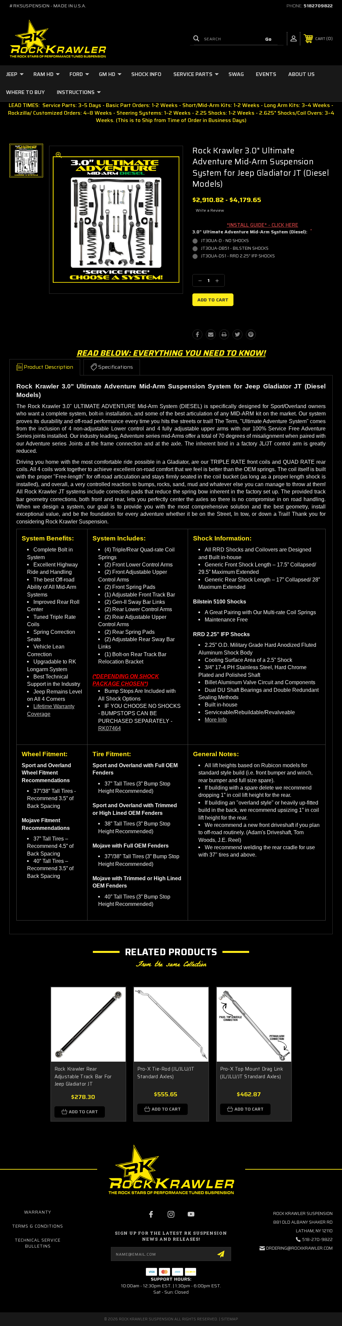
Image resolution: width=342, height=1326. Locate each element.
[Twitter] (237, 334)
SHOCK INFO (146, 74)
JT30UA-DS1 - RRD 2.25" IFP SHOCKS (238, 256)
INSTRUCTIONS (76, 92)
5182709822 (318, 5)
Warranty (37, 1212)
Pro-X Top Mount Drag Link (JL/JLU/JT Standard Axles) (251, 1073)
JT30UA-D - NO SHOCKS (225, 240)
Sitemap (229, 1319)
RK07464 (109, 728)
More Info (216, 720)
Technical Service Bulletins (37, 1243)
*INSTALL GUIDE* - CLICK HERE (262, 225)
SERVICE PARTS (192, 74)
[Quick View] (112, 1000)
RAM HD (43, 74)
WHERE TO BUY (25, 92)
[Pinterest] (251, 334)
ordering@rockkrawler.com (299, 1248)
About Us (301, 74)
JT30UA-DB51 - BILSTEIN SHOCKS (235, 248)
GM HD (107, 74)
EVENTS (266, 74)
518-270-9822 (317, 1239)
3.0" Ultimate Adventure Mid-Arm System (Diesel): (252, 232)
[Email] (211, 334)
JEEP (11, 74)
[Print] (224, 334)
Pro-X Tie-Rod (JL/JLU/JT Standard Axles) (166, 1073)
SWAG (236, 74)
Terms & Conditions (37, 1226)
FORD (76, 74)
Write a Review (210, 210)
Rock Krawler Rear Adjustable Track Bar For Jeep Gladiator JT (83, 1076)
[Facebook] (197, 334)
